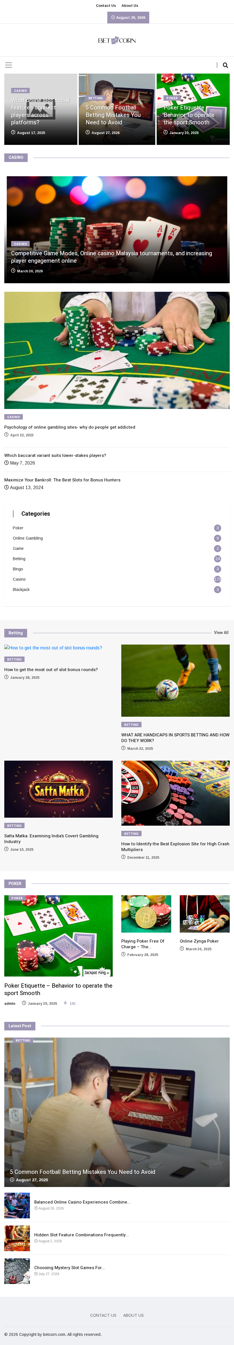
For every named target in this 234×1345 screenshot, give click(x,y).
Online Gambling (28, 538)
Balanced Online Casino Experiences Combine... (82, 1202)
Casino (20, 90)
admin (9, 1004)
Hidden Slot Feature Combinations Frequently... (81, 1235)
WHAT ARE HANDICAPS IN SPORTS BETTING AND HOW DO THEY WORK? (175, 738)
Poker (172, 98)
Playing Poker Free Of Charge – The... (142, 944)
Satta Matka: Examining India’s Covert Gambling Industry (51, 839)
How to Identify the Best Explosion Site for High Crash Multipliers (175, 847)
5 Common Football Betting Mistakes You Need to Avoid (113, 115)
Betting (95, 98)
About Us (130, 6)
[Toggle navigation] (8, 65)
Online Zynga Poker (199, 941)
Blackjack (21, 589)
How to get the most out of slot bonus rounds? (51, 670)
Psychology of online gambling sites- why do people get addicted (69, 427)
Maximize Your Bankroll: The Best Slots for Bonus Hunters (62, 480)
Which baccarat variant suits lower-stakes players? (55, 455)
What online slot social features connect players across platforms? (40, 111)
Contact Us (106, 6)
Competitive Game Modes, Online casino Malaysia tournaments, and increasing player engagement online (111, 257)
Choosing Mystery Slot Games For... (69, 1268)
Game (18, 548)
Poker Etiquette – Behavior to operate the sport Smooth (189, 115)
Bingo (18, 569)
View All (221, 633)
